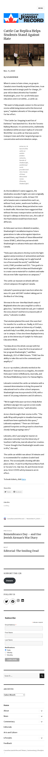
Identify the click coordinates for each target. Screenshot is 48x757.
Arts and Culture (10, 732)
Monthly (10, 655)
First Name (9, 632)
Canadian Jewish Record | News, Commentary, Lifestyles (24, 750)
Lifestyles (8, 738)
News (6, 716)
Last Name (9, 640)
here (24, 479)
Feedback (8, 743)
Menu (40, 8)
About (6, 711)
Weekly (9, 652)
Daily (9, 650)
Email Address (10, 625)
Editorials (8, 727)
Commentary (9, 721)
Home (6, 705)
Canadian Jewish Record (15, 519)
